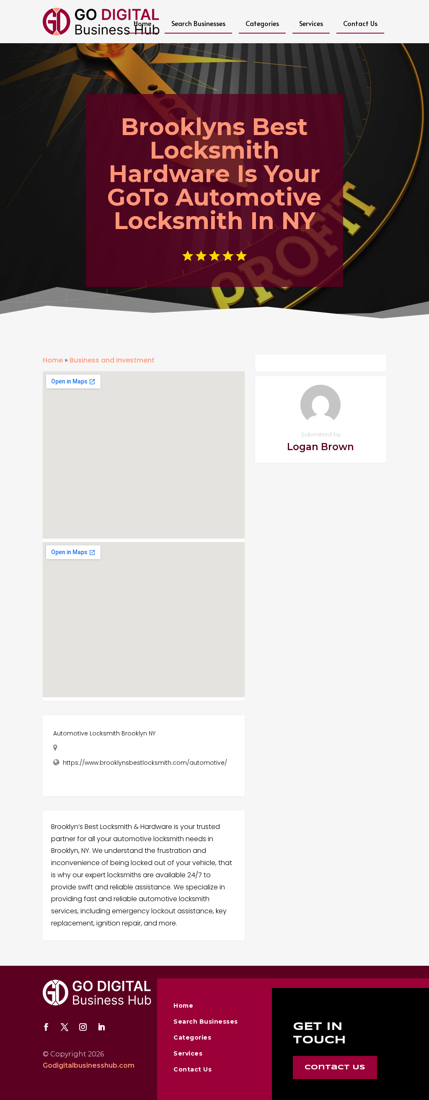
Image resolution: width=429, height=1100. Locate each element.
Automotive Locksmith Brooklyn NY (104, 733)
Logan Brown (320, 447)
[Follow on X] (64, 1027)
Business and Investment (112, 360)
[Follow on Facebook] (46, 1027)
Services (311, 23)
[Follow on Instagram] (82, 1027)
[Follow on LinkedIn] (101, 1027)
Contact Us (360, 23)
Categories (262, 23)
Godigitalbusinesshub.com (88, 1065)
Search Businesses (198, 23)
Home (142, 23)
